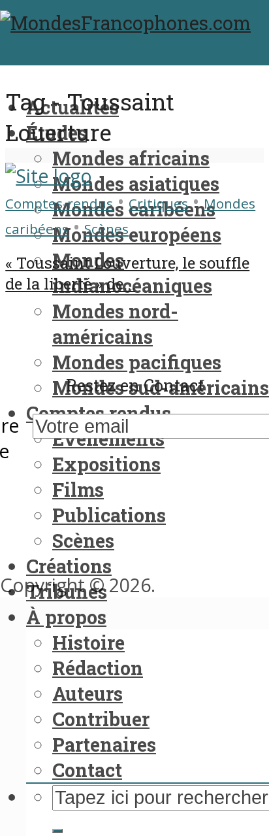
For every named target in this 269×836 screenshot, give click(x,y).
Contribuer (101, 719)
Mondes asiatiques (135, 183)
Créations (69, 566)
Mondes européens (136, 234)
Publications (109, 515)
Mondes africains (131, 158)
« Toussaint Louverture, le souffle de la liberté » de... (127, 273)
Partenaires (104, 744)
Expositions (106, 464)
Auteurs (87, 693)
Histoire (88, 642)
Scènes (83, 540)
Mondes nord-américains (115, 324)
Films (78, 489)
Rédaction (97, 668)
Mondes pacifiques (136, 362)
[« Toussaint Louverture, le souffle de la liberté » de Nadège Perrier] (48, 175)
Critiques (158, 203)
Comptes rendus (98, 413)
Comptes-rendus (59, 203)
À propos (66, 617)
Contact (87, 770)
